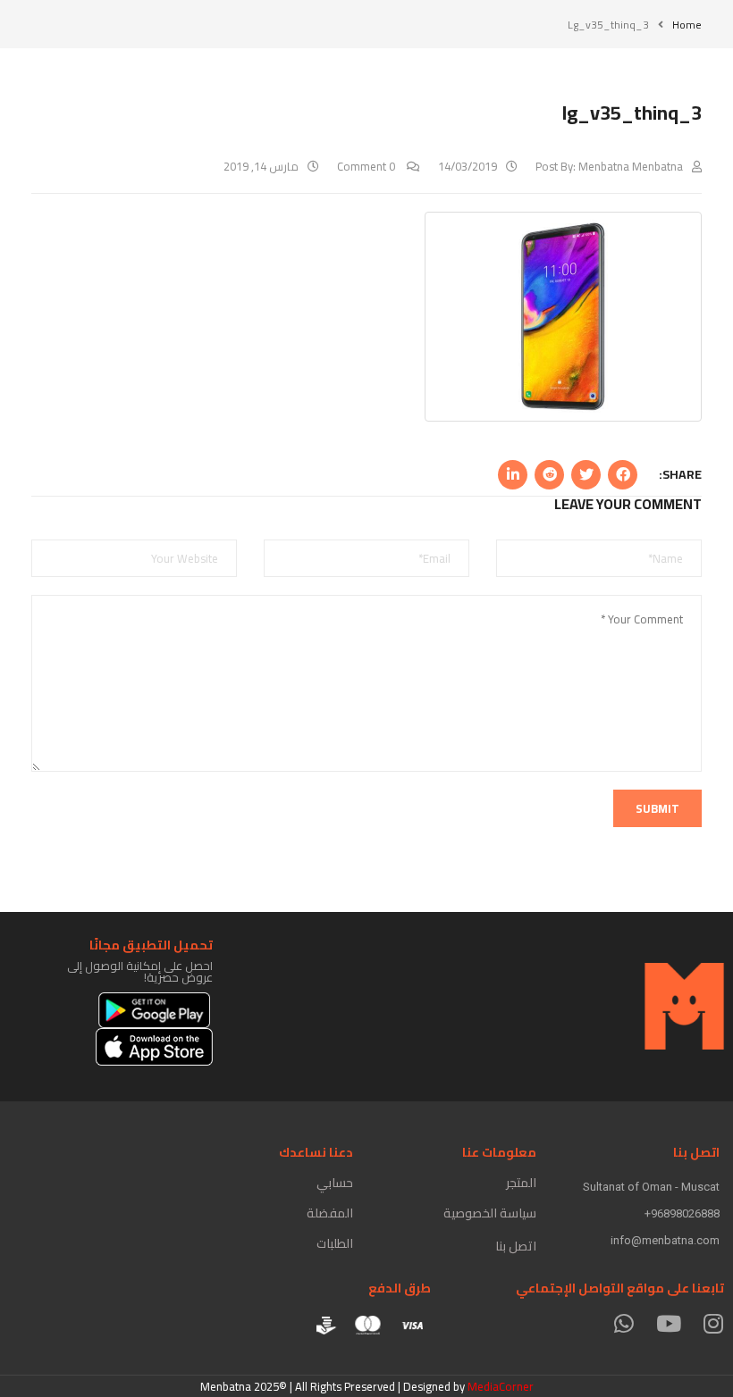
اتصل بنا (515, 1246)
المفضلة (330, 1213)
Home (687, 24)
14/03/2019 (467, 166)
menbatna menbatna (630, 166)
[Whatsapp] (623, 1323)
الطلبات (334, 1243)
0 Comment (367, 166)
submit (657, 808)
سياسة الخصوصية (489, 1213)
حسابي (334, 1182)
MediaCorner (501, 1386)
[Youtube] (668, 1323)
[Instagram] (713, 1323)
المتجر (521, 1182)
